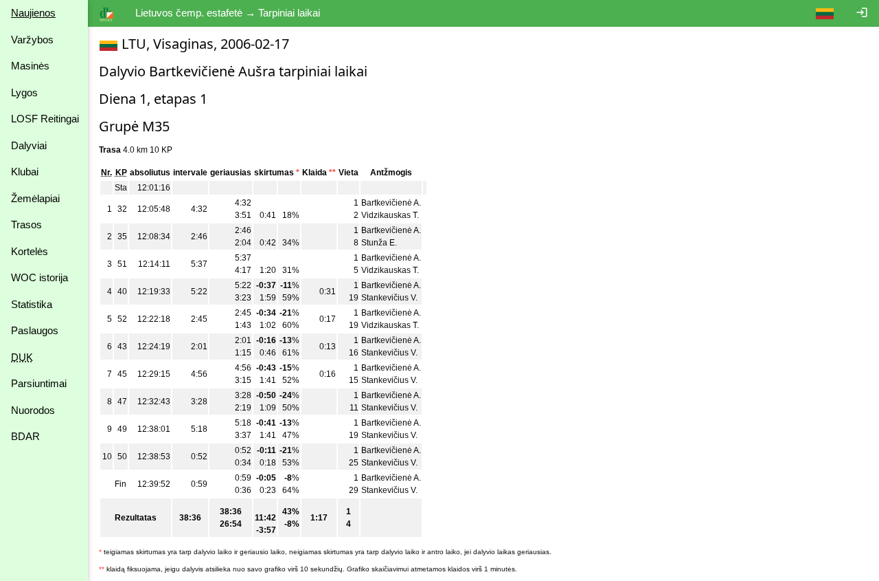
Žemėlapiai (35, 198)
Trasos (26, 224)
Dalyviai (29, 145)
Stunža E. (379, 243)
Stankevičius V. (389, 298)
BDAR (25, 436)
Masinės (30, 66)
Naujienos (33, 13)
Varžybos (32, 39)
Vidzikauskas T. (390, 215)
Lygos (24, 92)
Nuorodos (33, 410)
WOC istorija (39, 277)
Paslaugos (34, 330)
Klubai (24, 171)
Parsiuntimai (39, 383)
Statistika (31, 304)
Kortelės (29, 251)
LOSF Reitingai (45, 118)
